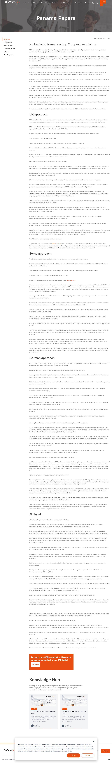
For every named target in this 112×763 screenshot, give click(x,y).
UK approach (8, 42)
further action (71, 280)
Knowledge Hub (9, 55)
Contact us (103, 3)
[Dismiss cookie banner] (93, 741)
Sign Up (105, 751)
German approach (9, 49)
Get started (35, 665)
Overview (7, 39)
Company (87, 3)
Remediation (44, 3)
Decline (88, 755)
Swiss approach (8, 45)
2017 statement (56, 244)
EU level (6, 52)
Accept (73, 755)
